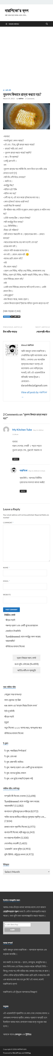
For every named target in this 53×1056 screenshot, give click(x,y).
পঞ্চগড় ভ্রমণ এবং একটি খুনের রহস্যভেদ (22, 625)
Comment (8, 523)
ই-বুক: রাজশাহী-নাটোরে (13, 761)
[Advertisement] (26, 58)
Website (7, 595)
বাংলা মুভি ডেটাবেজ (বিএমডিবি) (27, 664)
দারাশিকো (21, 99)
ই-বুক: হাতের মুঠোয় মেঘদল (15, 772)
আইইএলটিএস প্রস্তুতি (26, 670)
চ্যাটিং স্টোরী (8, 90)
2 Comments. (30, 99)
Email (6, 581)
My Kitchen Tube (22, 429)
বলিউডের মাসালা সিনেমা (15, 646)
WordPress (17, 1053)
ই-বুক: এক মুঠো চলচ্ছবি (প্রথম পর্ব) (18, 778)
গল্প (3, 90)
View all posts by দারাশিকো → (34, 394)
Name (6, 568)
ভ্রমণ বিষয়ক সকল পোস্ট (26, 657)
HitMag (28, 1053)
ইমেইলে (6, 1021)
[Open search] (47, 24)
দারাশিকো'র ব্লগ (16, 10)
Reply (16, 459)
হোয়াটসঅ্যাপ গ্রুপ (10, 911)
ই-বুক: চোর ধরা (10, 756)
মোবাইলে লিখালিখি (13, 630)
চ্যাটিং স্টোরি (17, 317)
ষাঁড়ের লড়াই (10, 619)
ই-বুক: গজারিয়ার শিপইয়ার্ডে (15, 750)
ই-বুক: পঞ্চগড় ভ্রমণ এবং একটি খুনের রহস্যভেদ (23, 767)
